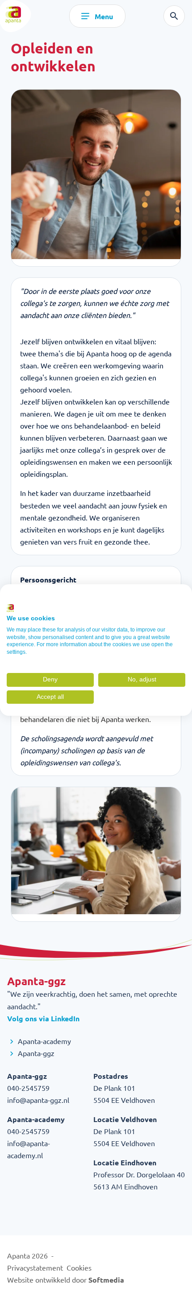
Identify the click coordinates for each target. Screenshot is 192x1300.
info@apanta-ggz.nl (38, 1099)
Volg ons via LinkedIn (43, 1018)
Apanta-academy (43, 1040)
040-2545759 (28, 1087)
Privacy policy (166, 597)
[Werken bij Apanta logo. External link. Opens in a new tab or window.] (10, 608)
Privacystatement (35, 1267)
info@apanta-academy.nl (28, 1149)
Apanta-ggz (35, 1052)
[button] (22, 598)
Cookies (79, 1267)
